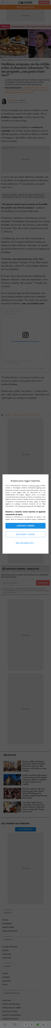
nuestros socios (34, 485)
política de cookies (25, 506)
